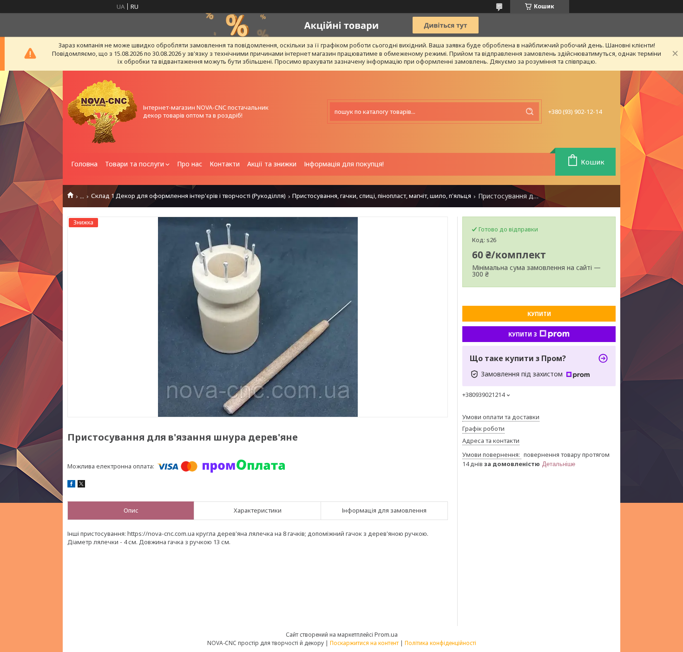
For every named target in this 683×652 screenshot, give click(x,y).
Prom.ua (386, 634)
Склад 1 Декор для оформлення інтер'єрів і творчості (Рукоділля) (188, 196)
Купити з (522, 334)
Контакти (225, 163)
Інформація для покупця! (344, 163)
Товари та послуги (134, 163)
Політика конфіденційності (440, 643)
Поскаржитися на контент (364, 643)
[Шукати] (529, 111)
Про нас (189, 163)
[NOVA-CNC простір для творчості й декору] (102, 112)
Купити (539, 314)
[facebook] (71, 485)
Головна (84, 163)
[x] (81, 485)
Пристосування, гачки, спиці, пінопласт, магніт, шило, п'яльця (381, 196)
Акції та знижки (271, 163)
